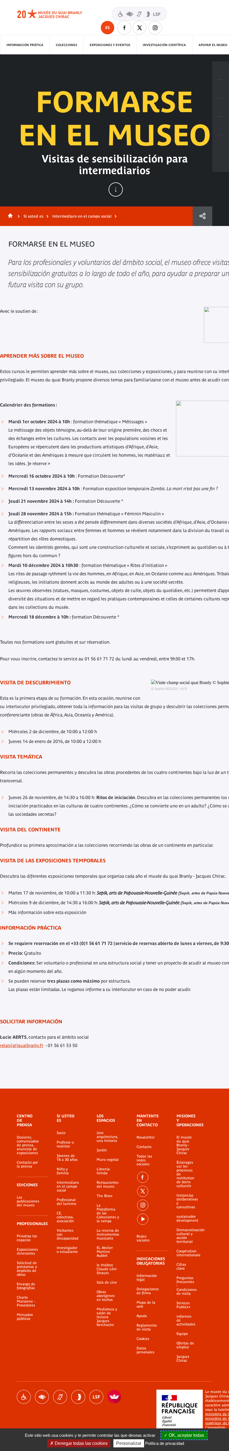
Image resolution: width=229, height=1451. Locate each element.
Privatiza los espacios (27, 1238)
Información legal (147, 1278)
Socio (61, 1133)
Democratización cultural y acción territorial (185, 1236)
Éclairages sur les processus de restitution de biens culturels (185, 1174)
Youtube (142, 1219)
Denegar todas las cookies (81, 1443)
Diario (220, 107)
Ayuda (142, 1316)
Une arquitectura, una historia (107, 1137)
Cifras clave (181, 1266)
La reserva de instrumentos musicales (108, 1234)
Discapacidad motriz (24, 1397)
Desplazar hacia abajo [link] (115, 189)
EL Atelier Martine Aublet (105, 1252)
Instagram (155, 28)
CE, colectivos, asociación (65, 1217)
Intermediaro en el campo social (81, 216)
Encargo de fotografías (26, 1286)
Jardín (102, 1150)
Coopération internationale (185, 1253)
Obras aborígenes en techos (106, 1296)
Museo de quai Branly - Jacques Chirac (56, 14)
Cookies (143, 1339)
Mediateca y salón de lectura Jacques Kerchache (107, 1317)
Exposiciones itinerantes (27, 1251)
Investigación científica (164, 45)
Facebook (124, 28)
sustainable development (185, 1219)
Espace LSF (96, 1397)
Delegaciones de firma (148, 1291)
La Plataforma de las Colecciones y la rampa (108, 1213)
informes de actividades (185, 1320)
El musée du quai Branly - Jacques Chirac (184, 1145)
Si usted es (33, 216)
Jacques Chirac (182, 1359)
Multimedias (220, 126)
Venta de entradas (220, 70)
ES (107, 27)
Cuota (202, 216)
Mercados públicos (25, 1317)
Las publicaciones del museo (28, 1201)
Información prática (24, 45)
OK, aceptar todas (186, 1435)
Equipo (182, 1334)
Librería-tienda (104, 1171)
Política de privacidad (164, 1443)
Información (220, 89)
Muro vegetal (108, 1160)
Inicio (9, 216)
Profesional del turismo (66, 1202)
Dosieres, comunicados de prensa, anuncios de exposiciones (28, 1145)
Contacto (144, 1147)
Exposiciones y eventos (110, 45)
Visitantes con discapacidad (139, 14)
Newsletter (146, 1137)
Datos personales (145, 1350)
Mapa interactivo (220, 144)
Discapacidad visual (42, 1397)
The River (105, 1196)
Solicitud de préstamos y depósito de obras (27, 1269)
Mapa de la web (146, 1304)
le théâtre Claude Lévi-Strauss (107, 1269)
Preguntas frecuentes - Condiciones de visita (185, 1286)
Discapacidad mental (78, 1397)
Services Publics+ (183, 1305)
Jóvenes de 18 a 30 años (67, 1158)
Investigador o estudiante (67, 1250)
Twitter (140, 28)
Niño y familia (63, 1171)
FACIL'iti (114, 1397)
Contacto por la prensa (27, 1164)
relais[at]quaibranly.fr (21, 1045)
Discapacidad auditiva (60, 1397)
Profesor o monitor (65, 1144)
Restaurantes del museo (108, 1184)
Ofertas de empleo (185, 1345)
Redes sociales (143, 1238)
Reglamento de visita (147, 1327)
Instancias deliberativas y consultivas (185, 1201)
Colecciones (66, 45)
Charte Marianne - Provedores (26, 1301)
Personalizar (128, 1443)
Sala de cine (107, 1282)
